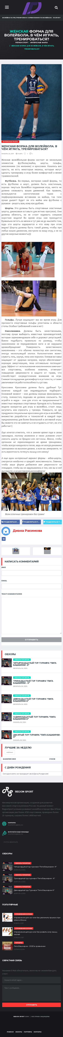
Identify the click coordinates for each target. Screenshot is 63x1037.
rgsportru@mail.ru (15, 825)
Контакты (37, 1032)
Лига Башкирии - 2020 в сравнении (29, 946)
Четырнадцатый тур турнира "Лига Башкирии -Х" (34, 664)
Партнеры (28, 1032)
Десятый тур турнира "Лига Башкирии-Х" (36, 736)
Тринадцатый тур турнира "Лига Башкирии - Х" (33, 682)
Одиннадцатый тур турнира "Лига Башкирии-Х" (34, 718)
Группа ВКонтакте (10, 842)
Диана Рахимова (27, 531)
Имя (3, 567)
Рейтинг (10, 752)
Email (4, 581)
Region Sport (19, 1016)
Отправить (31, 639)
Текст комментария (11, 594)
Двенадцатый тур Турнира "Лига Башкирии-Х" (33, 700)
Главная (10, 1032)
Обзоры (18, 1032)
